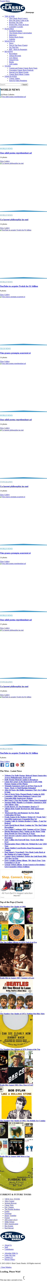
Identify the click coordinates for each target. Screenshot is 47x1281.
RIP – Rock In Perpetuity (18, 49)
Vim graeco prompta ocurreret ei (15, 353)
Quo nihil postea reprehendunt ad (16, 153)
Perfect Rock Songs (16, 37)
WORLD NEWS (6, 148)
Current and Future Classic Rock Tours (23, 68)
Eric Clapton (9, 1207)
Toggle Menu (5, 1)
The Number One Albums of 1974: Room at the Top (20, 1049)
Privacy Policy (10, 1259)
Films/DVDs (13, 60)
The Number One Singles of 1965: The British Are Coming (22, 1121)
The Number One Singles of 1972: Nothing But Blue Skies (22, 1014)
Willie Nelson (9, 1222)
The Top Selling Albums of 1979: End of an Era (18, 942)
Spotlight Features (15, 31)
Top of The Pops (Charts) (18, 45)
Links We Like (10, 1255)
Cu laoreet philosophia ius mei (14, 219)
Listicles (12, 39)
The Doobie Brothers (12, 1209)
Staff (6, 1247)
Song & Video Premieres (18, 80)
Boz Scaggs (9, 1226)
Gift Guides (13, 64)
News (11, 43)
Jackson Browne (11, 1203)
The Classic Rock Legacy (18, 18)
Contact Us (9, 1257)
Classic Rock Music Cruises (19, 74)
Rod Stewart (9, 1228)
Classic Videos (14, 78)
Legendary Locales (16, 27)
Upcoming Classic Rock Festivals (21, 70)
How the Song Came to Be (19, 20)
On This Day (14, 47)
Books (11, 62)
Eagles (7, 1211)
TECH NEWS (5, 348)
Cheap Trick (9, 1205)
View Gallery (5, 161)
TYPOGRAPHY (6, 482)
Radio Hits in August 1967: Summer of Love (17, 978)
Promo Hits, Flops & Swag (19, 25)
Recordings (13, 54)
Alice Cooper (9, 1201)
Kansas (7, 1218)
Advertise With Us (11, 1253)
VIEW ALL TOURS (12, 1199)
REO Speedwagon (11, 1224)
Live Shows (13, 58)
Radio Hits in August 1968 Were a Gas (15, 1156)
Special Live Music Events (18, 72)
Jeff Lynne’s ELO (11, 1220)
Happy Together (10, 1216)
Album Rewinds (15, 56)
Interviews (13, 35)
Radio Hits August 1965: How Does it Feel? (16, 1085)
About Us (8, 1245)
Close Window (6, 1267)
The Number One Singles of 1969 (13, 907)
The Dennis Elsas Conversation (20, 33)
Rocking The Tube (16, 22)
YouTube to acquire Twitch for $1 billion (19, 286)
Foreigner (8, 1213)
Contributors (9, 1249)
